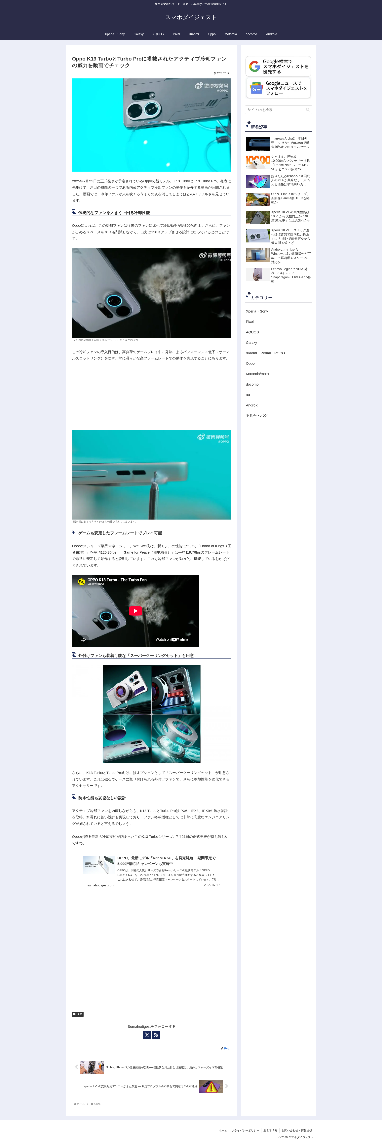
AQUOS (252, 332)
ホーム (223, 1130)
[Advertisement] (151, 396)
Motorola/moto (257, 374)
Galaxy (251, 343)
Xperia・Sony (257, 311)
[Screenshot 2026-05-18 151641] (278, 88)
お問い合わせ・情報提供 (297, 1130)
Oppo (79, 1014)
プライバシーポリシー (245, 1130)
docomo (252, 384)
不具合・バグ (256, 416)
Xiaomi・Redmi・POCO (265, 353)
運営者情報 (270, 1130)
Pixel (250, 322)
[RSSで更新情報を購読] (156, 1035)
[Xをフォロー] (147, 1035)
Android (252, 405)
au (248, 395)
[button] (307, 109)
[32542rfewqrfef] (278, 66)
